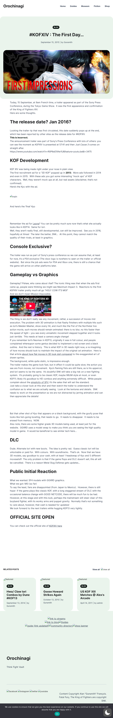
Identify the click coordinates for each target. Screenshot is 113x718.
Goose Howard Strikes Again (53, 593)
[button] (107, 712)
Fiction (97, 6)
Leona (36, 223)
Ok (57, 714)
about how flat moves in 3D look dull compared (47, 354)
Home (63, 6)
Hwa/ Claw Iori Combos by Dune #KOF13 (18, 595)
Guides (73, 6)
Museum (85, 6)
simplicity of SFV (39, 382)
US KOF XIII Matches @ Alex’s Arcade (92, 595)
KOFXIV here (55, 525)
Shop (107, 6)
